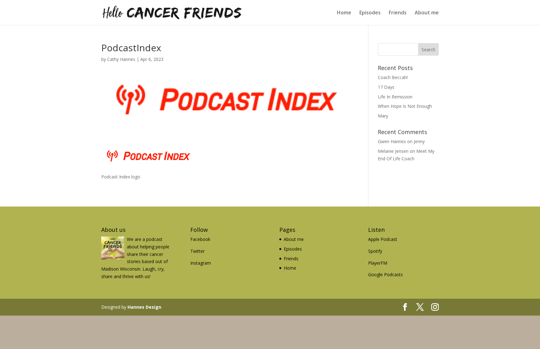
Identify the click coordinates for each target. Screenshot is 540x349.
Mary (383, 116)
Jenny (419, 141)
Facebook (200, 239)
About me (427, 13)
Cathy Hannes (121, 59)
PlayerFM (377, 263)
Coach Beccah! (393, 77)
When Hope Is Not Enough (405, 106)
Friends (398, 13)
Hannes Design (144, 307)
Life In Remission (395, 97)
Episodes (370, 13)
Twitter (197, 251)
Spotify (375, 251)
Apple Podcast (382, 239)
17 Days (386, 87)
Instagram (200, 263)
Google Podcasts (385, 274)
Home (344, 13)
